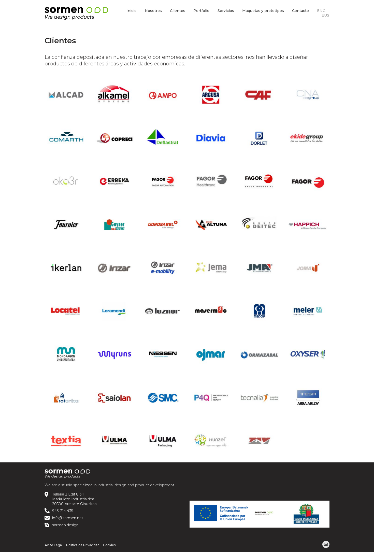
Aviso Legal (54, 545)
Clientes (177, 10)
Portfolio (201, 10)
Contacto (300, 10)
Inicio (131, 10)
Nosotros (153, 10)
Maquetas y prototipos (263, 10)
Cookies (109, 545)
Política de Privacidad (82, 545)
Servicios (226, 10)
